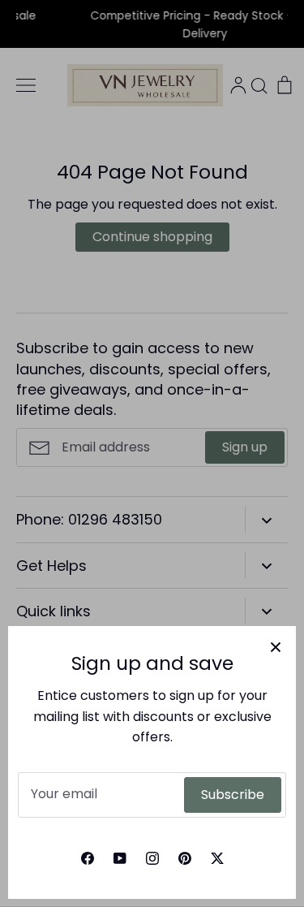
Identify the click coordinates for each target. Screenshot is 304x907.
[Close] (275, 646)
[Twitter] (217, 858)
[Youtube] (120, 858)
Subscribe (232, 794)
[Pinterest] (185, 858)
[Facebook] (87, 858)
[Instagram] (152, 858)
